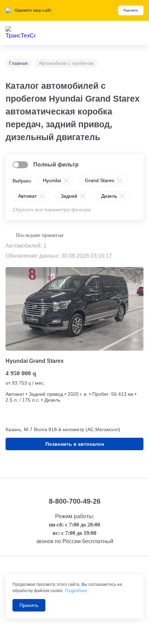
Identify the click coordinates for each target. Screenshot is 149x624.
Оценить (130, 10)
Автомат (27, 196)
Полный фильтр (56, 165)
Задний (69, 196)
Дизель (109, 196)
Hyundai (52, 180)
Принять (28, 605)
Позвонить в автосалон (74, 444)
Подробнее (76, 590)
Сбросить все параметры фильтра (51, 209)
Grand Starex (99, 180)
